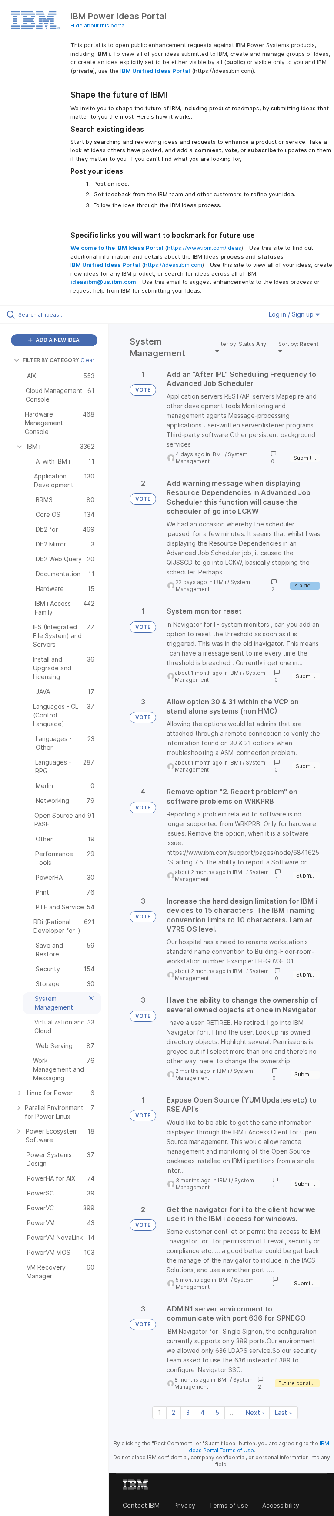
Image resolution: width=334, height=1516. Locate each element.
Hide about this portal (98, 25)
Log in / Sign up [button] (292, 314)
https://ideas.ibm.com (173, 264)
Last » (283, 1412)
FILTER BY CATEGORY (51, 360)
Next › (255, 1412)
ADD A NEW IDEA (57, 340)
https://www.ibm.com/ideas (204, 247)
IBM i (217, 454)
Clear (87, 360)
